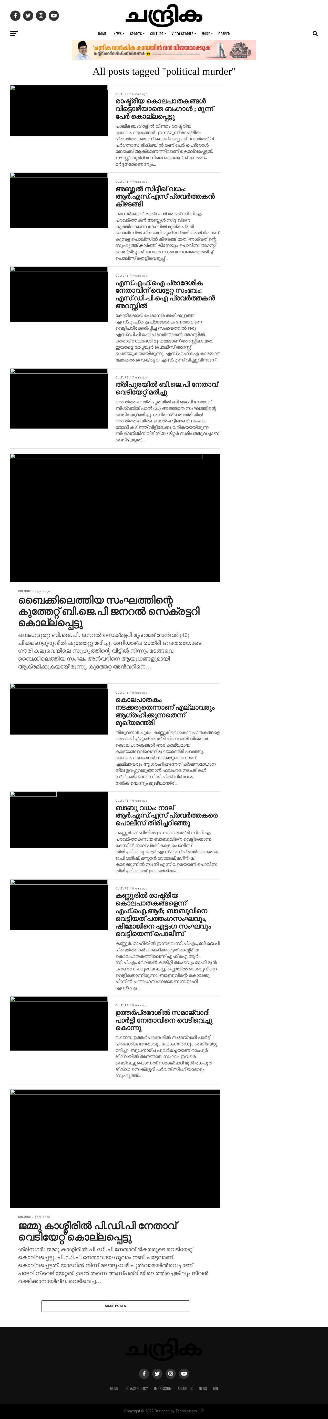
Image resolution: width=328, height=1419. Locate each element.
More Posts (115, 1306)
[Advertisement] (277, 298)
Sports (136, 33)
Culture (156, 33)
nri (215, 1388)
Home (102, 33)
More (206, 33)
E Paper (224, 33)
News (117, 33)
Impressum (163, 1388)
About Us (185, 1388)
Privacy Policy (136, 1388)
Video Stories (182, 33)
